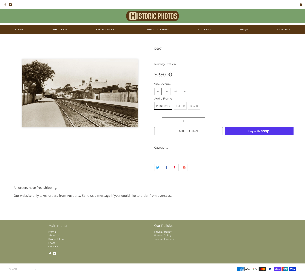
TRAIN (282, 147)
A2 (175, 91)
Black (194, 105)
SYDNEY (269, 147)
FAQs (244, 29)
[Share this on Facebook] (166, 167)
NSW (224, 147)
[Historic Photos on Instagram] (11, 5)
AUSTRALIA (177, 147)
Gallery (204, 29)
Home (18, 29)
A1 (184, 91)
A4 (158, 91)
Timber (180, 105)
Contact (284, 29)
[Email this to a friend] (184, 167)
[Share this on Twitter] (157, 167)
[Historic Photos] (152, 16)
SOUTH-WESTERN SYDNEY (246, 147)
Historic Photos (26, 268)
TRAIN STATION (164, 154)
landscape (211, 147)
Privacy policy (163, 231)
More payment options (259, 140)
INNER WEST (195, 147)
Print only (163, 105)
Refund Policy (162, 235)
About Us (59, 29)
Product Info (158, 29)
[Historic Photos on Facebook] (6, 5)
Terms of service (164, 239)
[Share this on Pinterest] (175, 167)
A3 (166, 91)
